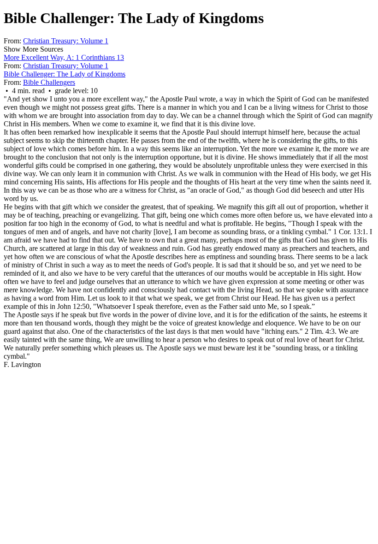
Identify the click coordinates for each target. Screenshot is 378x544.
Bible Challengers (49, 82)
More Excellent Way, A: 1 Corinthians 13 (64, 57)
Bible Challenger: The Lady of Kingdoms (64, 74)
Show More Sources (33, 49)
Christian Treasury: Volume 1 (65, 41)
